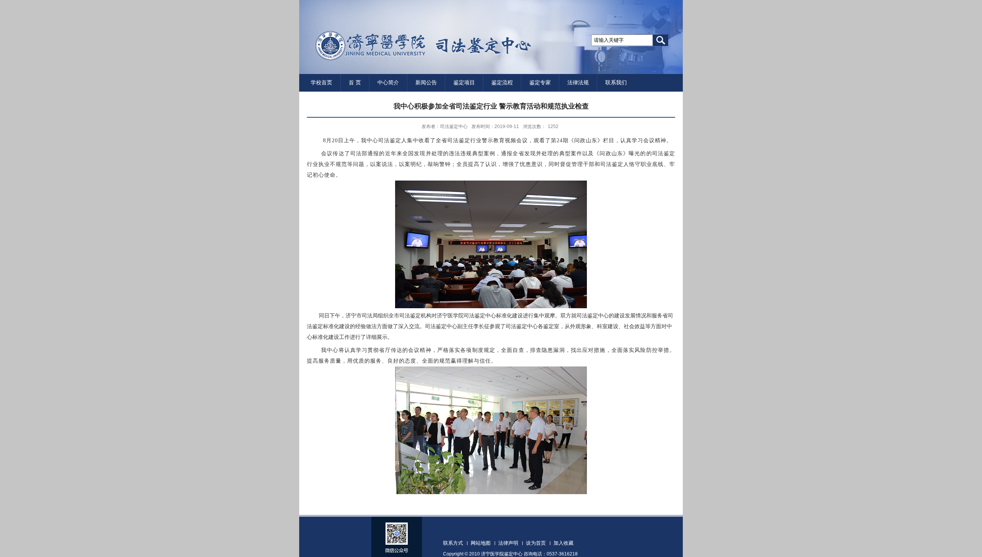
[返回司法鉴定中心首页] (415, 58)
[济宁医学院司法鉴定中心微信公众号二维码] (397, 543)
